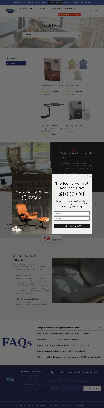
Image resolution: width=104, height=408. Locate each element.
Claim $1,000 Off (72, 226)
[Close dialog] (89, 176)
